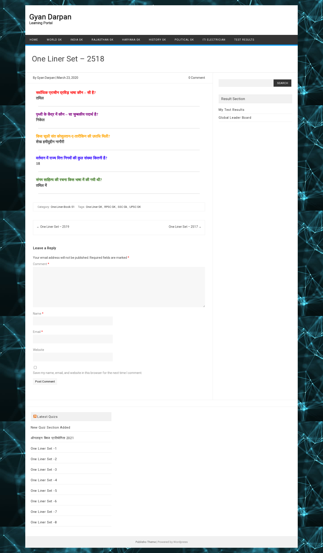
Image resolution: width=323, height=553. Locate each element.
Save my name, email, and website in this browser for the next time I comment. (87, 373)
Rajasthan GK (102, 39)
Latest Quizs (47, 417)
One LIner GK (94, 206)
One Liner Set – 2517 (185, 226)
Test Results (244, 39)
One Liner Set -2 (44, 459)
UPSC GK (135, 206)
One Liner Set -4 (44, 480)
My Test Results (231, 110)
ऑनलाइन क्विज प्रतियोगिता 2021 (52, 438)
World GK (54, 39)
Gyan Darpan (50, 16)
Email (38, 332)
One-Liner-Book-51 (62, 206)
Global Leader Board (235, 118)
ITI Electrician (214, 39)
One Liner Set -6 (44, 501)
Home (34, 39)
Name (38, 313)
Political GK (184, 39)
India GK (77, 39)
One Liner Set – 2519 (52, 226)
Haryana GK (131, 39)
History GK (157, 39)
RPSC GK (110, 206)
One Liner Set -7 (44, 512)
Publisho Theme (146, 542)
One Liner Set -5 (44, 491)
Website (38, 350)
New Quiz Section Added (50, 427)
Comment (41, 264)
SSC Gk (122, 206)
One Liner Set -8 (44, 522)
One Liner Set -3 (44, 470)
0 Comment (197, 77)
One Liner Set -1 (44, 449)
